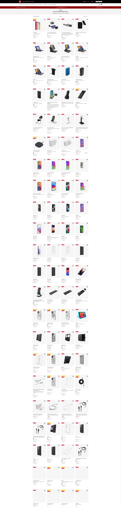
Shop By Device (27, 4)
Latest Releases (21, 4)
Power (41, 4)
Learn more (67, 7)
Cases (38, 4)
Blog (48, 4)
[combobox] (84, 2)
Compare (35, 37)
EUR (88, 1)
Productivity (45, 4)
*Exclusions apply (28, 7)
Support (92, 1)
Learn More (103, 7)
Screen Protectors (33, 4)
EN (85, 1)
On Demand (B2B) (53, 4)
